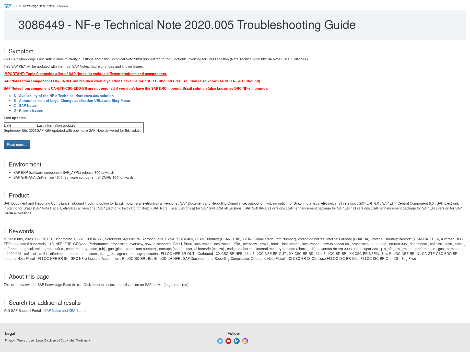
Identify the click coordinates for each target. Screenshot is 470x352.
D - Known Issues (28, 110)
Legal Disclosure (47, 340)
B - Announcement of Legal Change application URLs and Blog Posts (71, 100)
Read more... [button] (17, 144)
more (96, 284)
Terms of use (25, 340)
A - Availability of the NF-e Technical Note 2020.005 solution (63, 95)
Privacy (10, 340)
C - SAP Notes (25, 105)
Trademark (83, 340)
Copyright (67, 340)
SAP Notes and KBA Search (65, 310)
